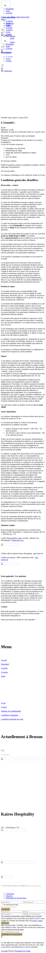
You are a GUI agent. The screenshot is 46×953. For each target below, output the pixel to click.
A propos (4, 672)
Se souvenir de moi (11, 905)
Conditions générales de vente (12, 719)
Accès (3, 703)
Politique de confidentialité (11, 711)
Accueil (4, 660)
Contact (4, 707)
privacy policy (37, 921)
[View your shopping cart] (2, 31)
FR (5, 5)
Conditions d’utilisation (9, 715)
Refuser (11, 951)
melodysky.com (17, 540)
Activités (4, 668)
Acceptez (4, 951)
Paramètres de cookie (22, 951)
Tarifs (3, 676)
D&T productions (34, 886)
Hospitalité (5, 664)
